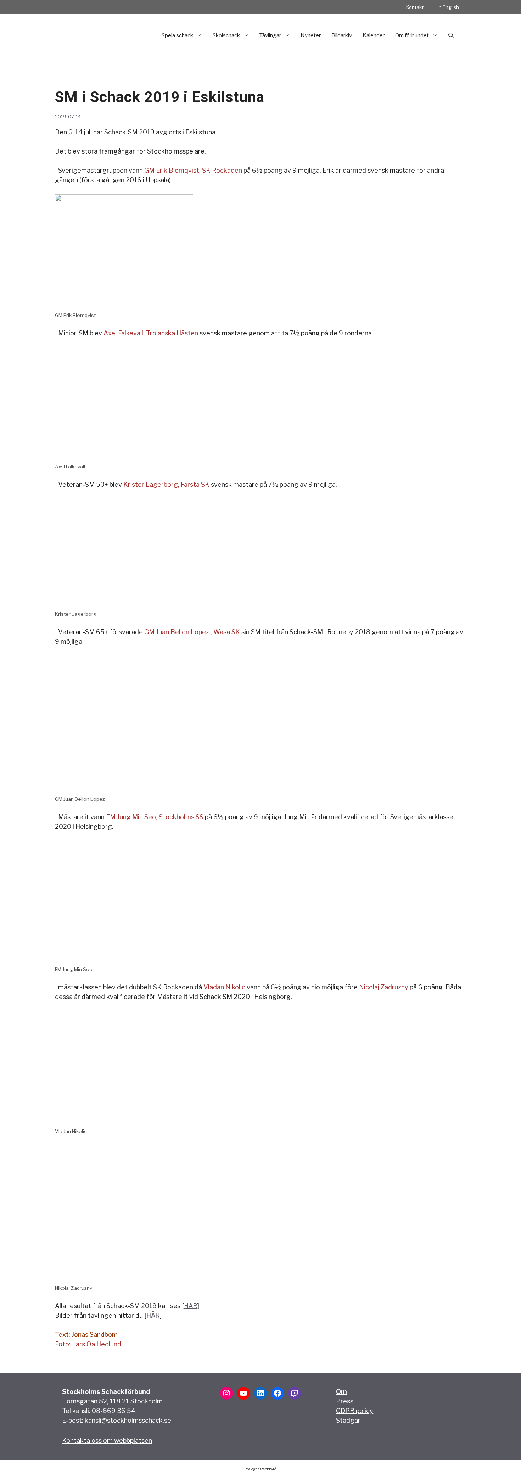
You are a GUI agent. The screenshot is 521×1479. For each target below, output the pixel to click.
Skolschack (226, 35)
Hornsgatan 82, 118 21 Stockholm (112, 1401)
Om (341, 1391)
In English (448, 7)
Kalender (374, 35)
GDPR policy (354, 1410)
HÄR (190, 1306)
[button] (451, 35)
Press (344, 1401)
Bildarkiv (341, 35)
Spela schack (177, 35)
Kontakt (415, 7)
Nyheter (311, 35)
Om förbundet (412, 35)
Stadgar (348, 1420)
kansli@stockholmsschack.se (128, 1420)
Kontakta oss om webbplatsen (107, 1440)
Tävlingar (270, 35)
